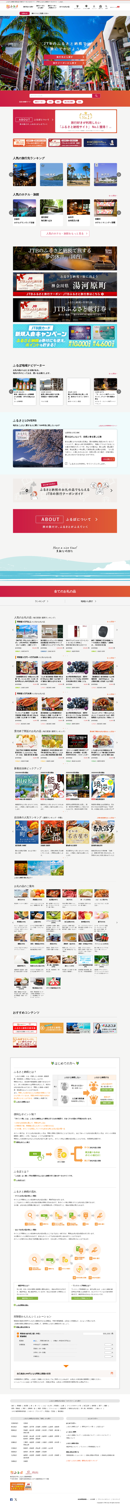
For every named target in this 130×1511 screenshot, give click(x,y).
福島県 (57, 1427)
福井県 (44, 1436)
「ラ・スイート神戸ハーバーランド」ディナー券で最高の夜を (105, 396)
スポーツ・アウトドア (35, 1411)
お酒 (62, 1405)
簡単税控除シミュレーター (74, 1455)
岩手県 (32, 1427)
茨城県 (25, 1430)
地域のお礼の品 (74, 1408)
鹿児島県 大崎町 (20, 845)
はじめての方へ (77, 6)
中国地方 (17, 761)
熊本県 (44, 1455)
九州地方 (43, 687)
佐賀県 (32, 1455)
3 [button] (67, 656)
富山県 (32, 1436)
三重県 (25, 1442)
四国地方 (14, 1452)
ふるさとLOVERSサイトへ (107, 425)
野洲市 (78, 651)
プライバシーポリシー (104, 1499)
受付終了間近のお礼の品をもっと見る (102, 731)
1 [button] (63, 656)
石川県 (38, 1436)
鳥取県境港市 (98, 799)
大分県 (51, 1455)
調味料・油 (31, 1408)
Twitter (16, 1499)
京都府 (23, 687)
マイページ (94, 6)
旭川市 (53, 651)
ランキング (40, 601)
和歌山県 (26, 1445)
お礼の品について (89, 1435)
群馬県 (38, 1430)
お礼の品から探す (107, 1090)
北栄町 (52, 761)
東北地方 (14, 1427)
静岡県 (32, 1439)
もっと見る (112, 195)
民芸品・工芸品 (50, 1411)
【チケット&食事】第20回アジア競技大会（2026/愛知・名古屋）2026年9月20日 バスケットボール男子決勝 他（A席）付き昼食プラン (77, 754)
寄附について (70, 1438)
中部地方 (68, 687)
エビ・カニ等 (47, 1405)
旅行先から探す (28, 7)
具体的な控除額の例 (108, 1455)
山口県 (51, 1448)
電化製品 (60, 1411)
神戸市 (102, 392)
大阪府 (99, 651)
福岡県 (25, 1455)
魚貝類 (26, 1405)
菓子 (100, 1405)
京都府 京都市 (45, 845)
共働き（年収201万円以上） (62, 1341)
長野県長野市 (73, 799)
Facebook (11, 1499)
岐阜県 (25, 1439)
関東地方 (14, 1430)
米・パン (38, 1405)
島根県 (32, 1448)
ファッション (53, 1408)
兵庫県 (97, 392)
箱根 (58, 102)
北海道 (49, 651)
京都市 (27, 687)
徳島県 (25, 1452)
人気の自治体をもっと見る (105, 818)
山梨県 (51, 1436)
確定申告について (27, 1298)
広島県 (43, 392)
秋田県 (44, 1427)
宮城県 (38, 1427)
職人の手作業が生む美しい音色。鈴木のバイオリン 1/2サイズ (78, 396)
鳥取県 (23, 761)
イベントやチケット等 (74, 1405)
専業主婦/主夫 (44, 1341)
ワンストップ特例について (82, 1298)
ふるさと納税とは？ (23, 1102)
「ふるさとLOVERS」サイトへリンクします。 (87, 464)
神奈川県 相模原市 (24, 799)
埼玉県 (44, 1430)
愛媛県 (38, 1452)
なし (36, 1341)
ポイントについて (103, 1435)
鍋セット (99, 1408)
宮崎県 (57, 1455)
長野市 (78, 687)
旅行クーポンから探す (40, 7)
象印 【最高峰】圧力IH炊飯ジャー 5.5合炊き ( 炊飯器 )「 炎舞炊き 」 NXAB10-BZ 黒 (102, 643)
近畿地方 (17, 651)
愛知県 (70, 392)
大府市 (75, 392)
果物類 (19, 1405)
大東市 (103, 651)
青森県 (25, 1427)
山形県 (51, 1427)
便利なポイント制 (87, 1426)
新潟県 (16, 392)
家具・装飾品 (15, 1408)
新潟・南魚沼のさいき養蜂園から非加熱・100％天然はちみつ (24, 396)
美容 (24, 1408)
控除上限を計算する (23, 1327)
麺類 (105, 1405)
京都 (50, 102)
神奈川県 (26, 1432)
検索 (106, 6)
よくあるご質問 (86, 6)
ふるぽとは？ (20, 1180)
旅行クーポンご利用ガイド (52, 7)
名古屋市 (78, 761)
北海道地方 (44, 651)
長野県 (74, 687)
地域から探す (87, 601)
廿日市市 (48, 392)
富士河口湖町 (69, 102)
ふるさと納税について (73, 1435)
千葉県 (51, 1430)
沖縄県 (25, 1461)
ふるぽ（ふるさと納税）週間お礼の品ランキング (81, 1460)
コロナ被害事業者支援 (18, 1411)
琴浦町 (27, 761)
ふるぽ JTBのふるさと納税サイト (12, 6)
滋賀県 (74, 651)
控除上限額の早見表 (92, 1455)
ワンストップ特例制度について (90, 1446)
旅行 (12, 1405)
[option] (24, 174)
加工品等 (86, 1405)
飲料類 (94, 1405)
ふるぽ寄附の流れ (22, 1305)
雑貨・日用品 (42, 1408)
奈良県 (57, 1442)
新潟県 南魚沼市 (96, 845)
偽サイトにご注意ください (40, 13)
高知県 (44, 1452)
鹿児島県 (49, 687)
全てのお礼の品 (64, 7)
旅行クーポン (39, 102)
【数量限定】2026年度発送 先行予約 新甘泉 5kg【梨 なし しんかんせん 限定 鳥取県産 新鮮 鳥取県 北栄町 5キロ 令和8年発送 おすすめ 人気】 (52, 754)
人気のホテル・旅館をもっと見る (65, 233)
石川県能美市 (47, 799)
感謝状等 (63, 1408)
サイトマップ (116, 1499)
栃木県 (32, 1430)
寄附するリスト (100, 6)
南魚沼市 (21, 392)
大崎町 (53, 687)
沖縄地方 (14, 1461)
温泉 (79, 102)
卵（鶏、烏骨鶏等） (87, 1408)
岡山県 (38, 1448)
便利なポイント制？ (23, 1142)
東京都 (57, 1430)
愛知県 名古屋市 (71, 845)
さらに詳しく (107, 459)
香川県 (32, 1452)
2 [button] (65, 656)
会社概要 (92, 1499)
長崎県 (38, 1455)
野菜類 (56, 1405)
